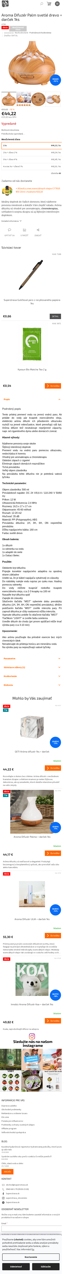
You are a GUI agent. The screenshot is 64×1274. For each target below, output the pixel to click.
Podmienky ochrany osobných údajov (18, 1124)
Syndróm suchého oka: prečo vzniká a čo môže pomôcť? (26, 1156)
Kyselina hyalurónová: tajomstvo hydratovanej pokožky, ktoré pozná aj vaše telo (32, 1148)
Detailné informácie (10, 221)
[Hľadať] (42, 4)
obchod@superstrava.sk (17, 1184)
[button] (32, 776)
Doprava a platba (9, 1105)
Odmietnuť (16, 1266)
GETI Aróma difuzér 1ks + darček (32, 751)
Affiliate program (9, 1128)
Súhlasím (46, 1266)
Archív (7, 1171)
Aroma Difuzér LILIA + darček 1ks (32, 919)
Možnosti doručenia (10, 130)
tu (33, 1249)
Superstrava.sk (12, 1193)
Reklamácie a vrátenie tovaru (14, 1113)
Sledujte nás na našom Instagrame (32, 1043)
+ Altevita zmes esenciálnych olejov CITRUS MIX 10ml (38, 190)
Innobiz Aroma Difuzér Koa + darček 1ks (32, 1004)
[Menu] (57, 4)
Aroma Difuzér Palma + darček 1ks (32, 836)
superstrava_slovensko (16, 1198)
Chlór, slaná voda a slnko (12, 1163)
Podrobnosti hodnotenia (40, 32)
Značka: (11, 35)
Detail (55, 316)
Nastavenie (31, 1257)
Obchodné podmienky (11, 1109)
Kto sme (5, 1117)
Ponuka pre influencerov (12, 1121)
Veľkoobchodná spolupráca (13, 1132)
